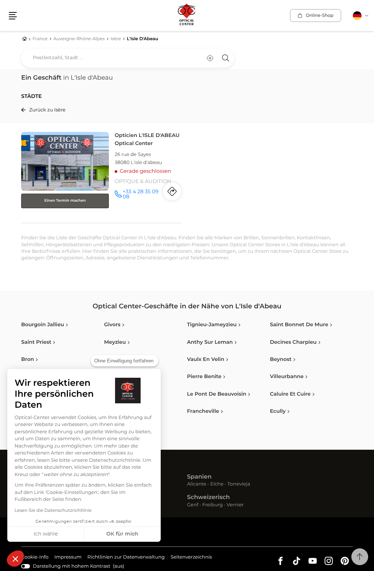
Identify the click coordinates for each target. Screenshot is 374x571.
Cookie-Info (35, 558)
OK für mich (122, 534)
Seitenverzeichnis (191, 557)
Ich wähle (46, 534)
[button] (15, 558)
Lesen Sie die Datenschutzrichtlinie (53, 511)
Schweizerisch (208, 497)
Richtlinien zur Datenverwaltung (126, 558)
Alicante (196, 484)
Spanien (199, 477)
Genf (192, 505)
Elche (217, 484)
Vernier (235, 505)
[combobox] (127, 58)
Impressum (68, 558)
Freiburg (212, 505)
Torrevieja (239, 484)
